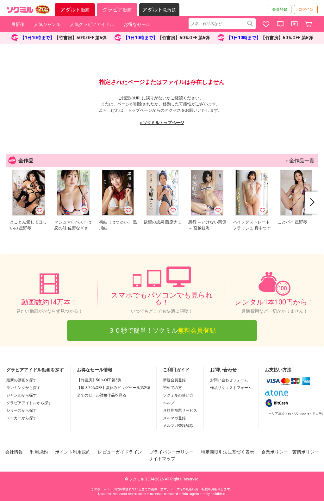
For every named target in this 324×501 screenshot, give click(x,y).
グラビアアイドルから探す (29, 403)
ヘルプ (168, 403)
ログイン (306, 9)
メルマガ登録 (174, 418)
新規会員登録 (174, 380)
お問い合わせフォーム (229, 380)
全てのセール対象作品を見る (101, 395)
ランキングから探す (23, 387)
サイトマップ (162, 458)
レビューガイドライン (120, 451)
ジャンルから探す (21, 395)
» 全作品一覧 (300, 161)
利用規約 (39, 451)
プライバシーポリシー (171, 451)
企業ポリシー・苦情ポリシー (290, 451)
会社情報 (14, 451)
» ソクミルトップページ (162, 122)
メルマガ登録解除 (178, 425)
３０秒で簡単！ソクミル (162, 330)
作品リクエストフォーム (231, 387)
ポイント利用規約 (72, 451)
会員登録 (279, 9)
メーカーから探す (21, 418)
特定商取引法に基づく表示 (227, 451)
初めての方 (172, 387)
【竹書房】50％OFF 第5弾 (99, 380)
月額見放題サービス (180, 410)
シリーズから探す (21, 410)
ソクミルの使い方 (178, 395)
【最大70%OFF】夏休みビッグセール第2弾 (113, 387)
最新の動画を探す (21, 380)
